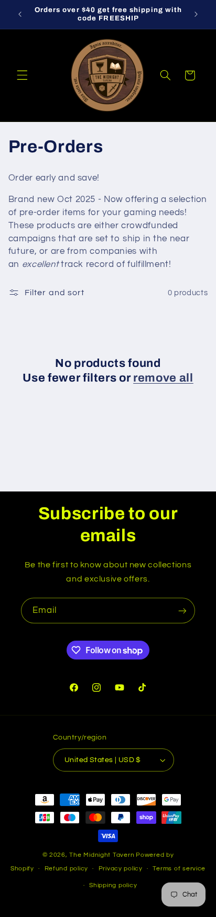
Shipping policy (113, 885)
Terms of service (179, 868)
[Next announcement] (196, 14)
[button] (22, 75)
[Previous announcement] (19, 14)
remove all (163, 378)
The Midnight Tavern (101, 855)
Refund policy (67, 868)
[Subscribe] (182, 610)
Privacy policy (121, 868)
